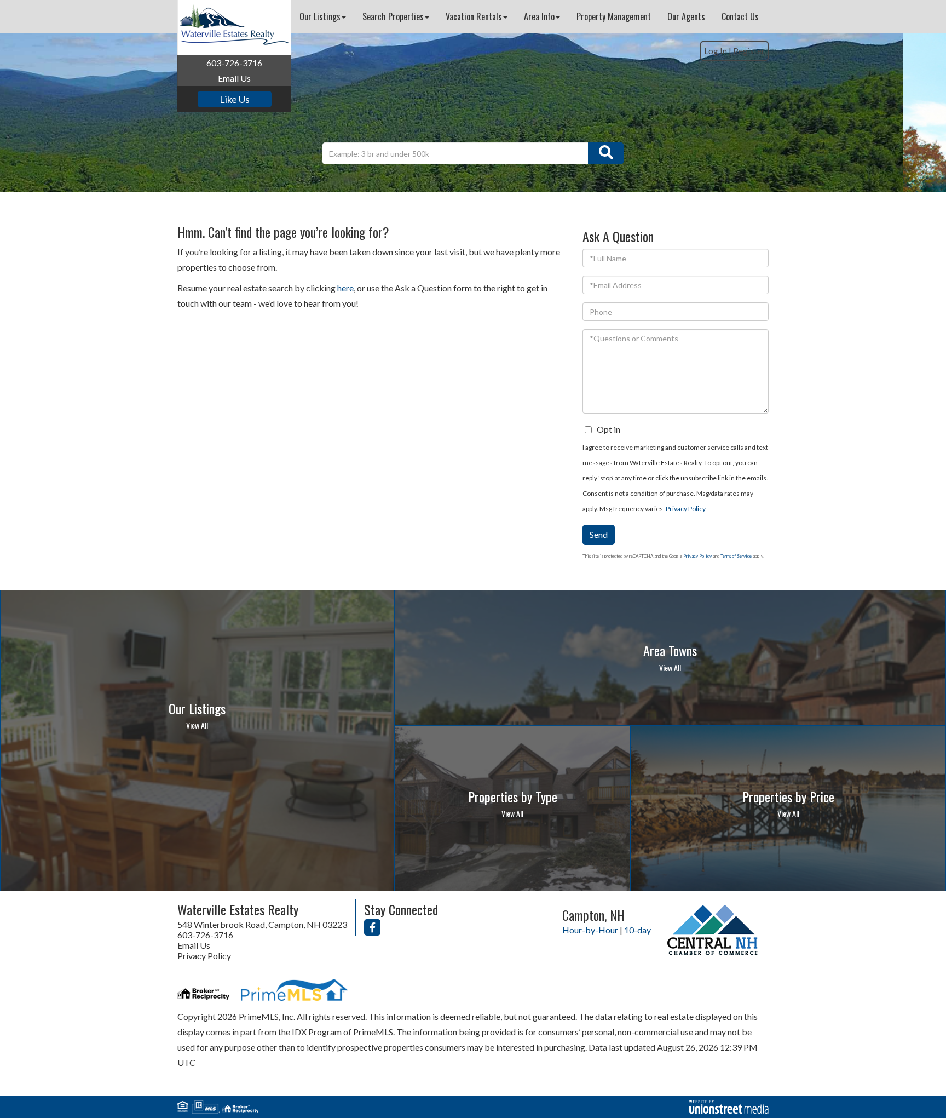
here (345, 288)
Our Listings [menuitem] (320, 16)
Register (749, 50)
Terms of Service (736, 556)
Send (599, 534)
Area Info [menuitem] (539, 16)
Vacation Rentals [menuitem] (474, 16)
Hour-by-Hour (590, 930)
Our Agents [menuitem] (686, 16)
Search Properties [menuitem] (393, 16)
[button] (606, 153)
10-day (637, 930)
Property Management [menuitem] (613, 16)
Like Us (235, 99)
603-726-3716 (234, 63)
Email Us (234, 78)
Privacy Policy (685, 508)
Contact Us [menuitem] (740, 16)
